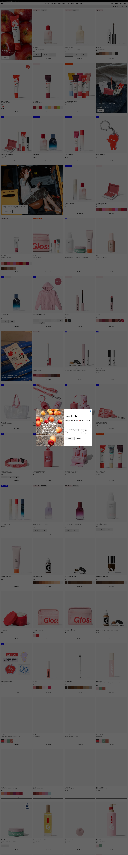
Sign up (69, 438)
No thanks (78, 438)
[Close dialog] (90, 411)
